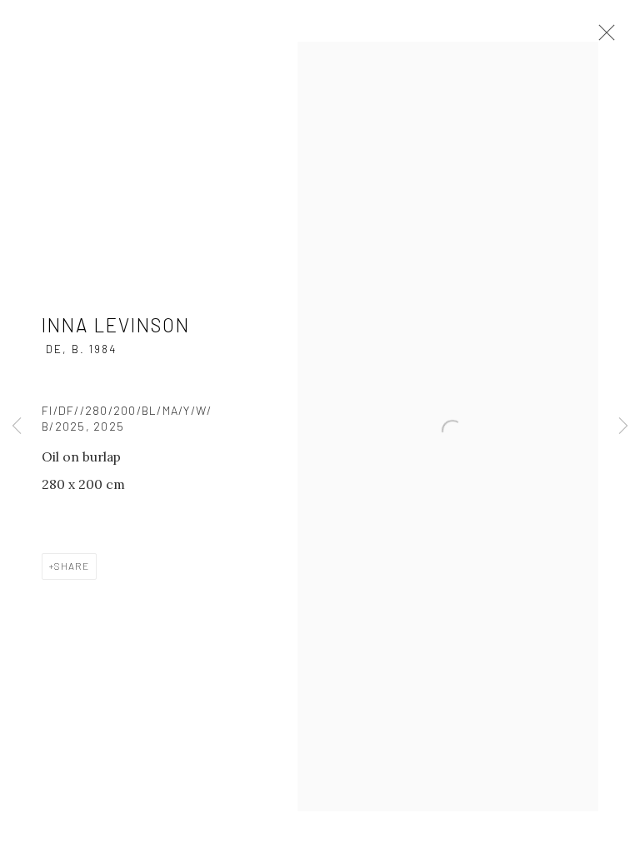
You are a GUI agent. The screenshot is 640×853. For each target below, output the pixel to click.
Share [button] (71, 565)
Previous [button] (16, 427)
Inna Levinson (116, 325)
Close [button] (602, 37)
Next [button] (623, 427)
